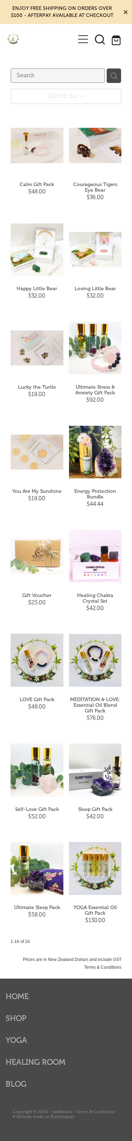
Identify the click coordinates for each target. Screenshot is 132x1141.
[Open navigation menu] (83, 39)
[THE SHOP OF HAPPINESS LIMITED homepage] (41, 39)
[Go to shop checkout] (116, 39)
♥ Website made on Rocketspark (44, 1116)
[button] (100, 39)
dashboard (62, 1111)
